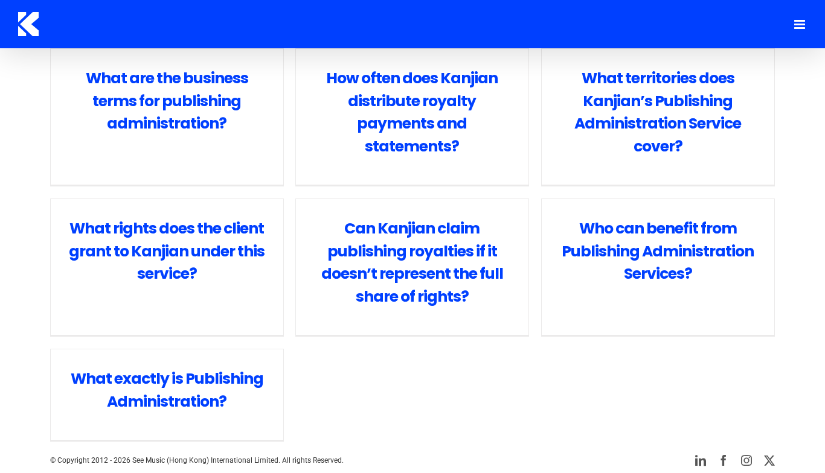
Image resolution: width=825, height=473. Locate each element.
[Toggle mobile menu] (800, 24)
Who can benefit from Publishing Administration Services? (658, 251)
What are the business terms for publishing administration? (167, 101)
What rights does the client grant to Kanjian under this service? (167, 251)
